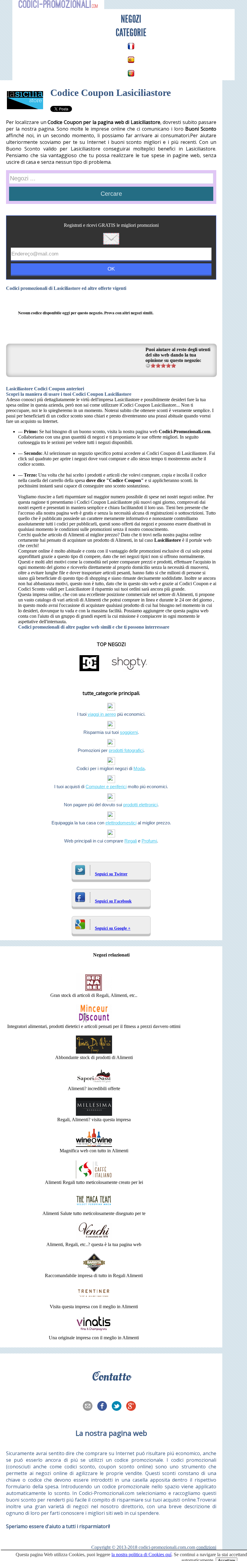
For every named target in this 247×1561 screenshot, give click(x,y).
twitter (118, 1406)
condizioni (206, 1547)
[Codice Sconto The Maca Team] (94, 1207)
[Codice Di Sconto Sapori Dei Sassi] (94, 1083)
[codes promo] (131, 46)
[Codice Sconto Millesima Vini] (94, 1114)
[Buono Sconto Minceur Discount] (94, 1020)
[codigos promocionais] (131, 73)
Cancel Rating (148, 365)
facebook (104, 1406)
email (89, 1406)
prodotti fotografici (126, 750)
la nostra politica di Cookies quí (141, 1554)
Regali (130, 840)
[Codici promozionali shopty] (129, 670)
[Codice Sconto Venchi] (94, 1239)
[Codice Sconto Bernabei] (94, 989)
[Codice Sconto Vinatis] (94, 1332)
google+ (132, 1406)
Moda (139, 768)
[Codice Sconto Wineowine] (94, 1145)
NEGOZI (131, 19)
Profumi (149, 840)
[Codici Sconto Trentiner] (94, 1301)
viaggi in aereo (102, 714)
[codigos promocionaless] (131, 59)
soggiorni (129, 732)
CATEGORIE (131, 32)
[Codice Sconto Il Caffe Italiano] (94, 1176)
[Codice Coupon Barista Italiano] (94, 1270)
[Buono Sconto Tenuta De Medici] (94, 1052)
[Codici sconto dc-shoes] (89, 670)
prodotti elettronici (140, 804)
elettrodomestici (120, 822)
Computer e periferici (106, 786)
